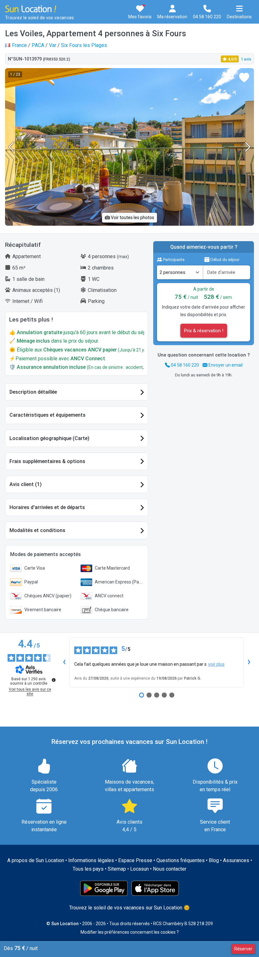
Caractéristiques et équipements (47, 415)
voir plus (216, 664)
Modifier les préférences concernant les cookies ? (130, 932)
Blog (214, 860)
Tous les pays (88, 869)
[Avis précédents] (64, 662)
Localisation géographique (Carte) (49, 438)
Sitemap (117, 869)
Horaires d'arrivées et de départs (47, 507)
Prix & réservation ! (203, 331)
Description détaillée (33, 392)
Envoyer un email (225, 365)
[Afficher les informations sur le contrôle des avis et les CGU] (53, 679)
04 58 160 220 (184, 365)
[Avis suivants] (248, 662)
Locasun (139, 869)
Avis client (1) (25, 484)
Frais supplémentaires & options (47, 461)
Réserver (243, 948)
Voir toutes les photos (132, 217)
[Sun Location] (30, 8)
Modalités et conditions (37, 530)
